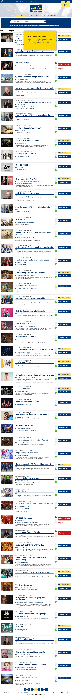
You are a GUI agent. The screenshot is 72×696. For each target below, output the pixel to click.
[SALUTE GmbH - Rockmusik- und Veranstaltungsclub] (16, 143)
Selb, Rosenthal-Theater (22, 79)
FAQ (16, 2)
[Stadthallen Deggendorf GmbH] (16, 455)
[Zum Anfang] (18, 689)
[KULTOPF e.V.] (16, 575)
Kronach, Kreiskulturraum (23, 508)
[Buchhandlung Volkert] (16, 196)
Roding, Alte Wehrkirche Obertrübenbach (27, 442)
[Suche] (11, 22)
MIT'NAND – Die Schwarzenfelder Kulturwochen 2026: (29, 181)
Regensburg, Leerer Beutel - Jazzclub (25, 365)
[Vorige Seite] (21, 689)
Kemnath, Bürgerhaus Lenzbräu (24, 494)
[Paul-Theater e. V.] (16, 54)
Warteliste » (60, 68)
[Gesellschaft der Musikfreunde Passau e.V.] (16, 482)
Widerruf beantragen (40, 694)
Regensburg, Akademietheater (24, 428)
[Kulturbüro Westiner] (16, 391)
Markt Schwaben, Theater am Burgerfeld (26, 667)
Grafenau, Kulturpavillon (23, 417)
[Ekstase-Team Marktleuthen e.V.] (16, 616)
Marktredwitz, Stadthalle (22, 341)
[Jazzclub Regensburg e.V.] (16, 365)
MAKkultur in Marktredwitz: (23, 339)
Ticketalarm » (61, 69)
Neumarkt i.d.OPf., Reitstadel (23, 352)
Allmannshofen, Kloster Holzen (24, 404)
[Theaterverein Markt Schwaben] (16, 667)
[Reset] (45, 22)
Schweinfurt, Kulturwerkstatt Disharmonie (27, 118)
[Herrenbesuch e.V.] (16, 467)
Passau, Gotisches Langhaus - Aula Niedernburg (28, 482)
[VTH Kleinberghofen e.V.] (16, 222)
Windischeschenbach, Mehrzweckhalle (26, 377)
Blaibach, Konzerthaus (22, 301)
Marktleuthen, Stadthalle (22, 616)
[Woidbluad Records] (16, 237)
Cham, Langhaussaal (21, 264)
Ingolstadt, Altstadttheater (23, 167)
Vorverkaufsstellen (9, 2)
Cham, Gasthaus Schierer (23, 67)
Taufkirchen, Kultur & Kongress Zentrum (26, 467)
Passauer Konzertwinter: (22, 480)
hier (41, 44)
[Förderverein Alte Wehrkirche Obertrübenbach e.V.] (16, 442)
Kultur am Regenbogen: (22, 262)
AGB (20, 2)
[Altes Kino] (16, 156)
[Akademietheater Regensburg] (16, 428)
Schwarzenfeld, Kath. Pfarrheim (24, 183)
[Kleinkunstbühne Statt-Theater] (16, 91)
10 (46, 690)
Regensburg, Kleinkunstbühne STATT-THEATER (28, 91)
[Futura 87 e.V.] (16, 377)
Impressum (40, 2)
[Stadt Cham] (16, 67)
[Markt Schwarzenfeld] (16, 183)
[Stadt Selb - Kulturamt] (16, 79)
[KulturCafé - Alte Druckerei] (16, 494)
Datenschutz (64, 692)
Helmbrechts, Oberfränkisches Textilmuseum (27, 106)
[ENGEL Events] (16, 417)
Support (24, 2)
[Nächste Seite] (51, 689)
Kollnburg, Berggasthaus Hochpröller (25, 237)
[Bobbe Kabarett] (16, 680)
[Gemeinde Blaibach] (16, 301)
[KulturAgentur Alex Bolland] (16, 547)
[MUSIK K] (16, 42)
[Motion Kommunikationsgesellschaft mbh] (16, 341)
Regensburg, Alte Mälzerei (23, 547)
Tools (29, 2)
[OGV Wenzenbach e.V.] (16, 250)
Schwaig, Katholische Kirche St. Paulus (26, 587)
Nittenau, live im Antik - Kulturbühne (25, 642)
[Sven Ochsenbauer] (16, 118)
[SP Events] (16, 352)
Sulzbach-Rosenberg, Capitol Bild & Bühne (27, 196)
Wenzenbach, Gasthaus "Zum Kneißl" (25, 250)
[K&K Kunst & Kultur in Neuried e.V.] (16, 313)
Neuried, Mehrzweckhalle (23, 313)
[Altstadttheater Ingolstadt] (16, 167)
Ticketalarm (40, 15)
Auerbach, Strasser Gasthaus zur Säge (25, 275)
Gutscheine (52, 15)
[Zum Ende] (54, 689)
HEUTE (30, 15)
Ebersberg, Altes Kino (22, 629)
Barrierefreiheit (30, 694)
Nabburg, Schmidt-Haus (22, 391)
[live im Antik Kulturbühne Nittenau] (16, 642)
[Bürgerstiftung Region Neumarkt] (16, 654)
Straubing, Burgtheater (22, 562)
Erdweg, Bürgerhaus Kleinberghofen (25, 222)
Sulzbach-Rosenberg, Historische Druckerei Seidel (28, 575)
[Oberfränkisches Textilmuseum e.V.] (16, 106)
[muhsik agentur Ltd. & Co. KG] (16, 587)
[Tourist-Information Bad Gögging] (16, 535)
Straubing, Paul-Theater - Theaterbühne (26, 54)
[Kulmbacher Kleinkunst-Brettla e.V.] (16, 602)
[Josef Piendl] (16, 288)
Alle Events (20, 15)
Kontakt (33, 2)
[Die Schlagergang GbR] (16, 275)
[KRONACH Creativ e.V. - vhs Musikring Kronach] (16, 508)
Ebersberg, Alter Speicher (23, 156)
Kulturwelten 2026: (21, 104)
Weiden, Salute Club (21, 143)
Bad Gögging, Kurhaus (22, 535)
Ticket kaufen (64, 39)
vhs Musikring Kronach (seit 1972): (25, 506)
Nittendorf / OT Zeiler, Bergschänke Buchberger (28, 288)
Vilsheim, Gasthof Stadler (23, 680)
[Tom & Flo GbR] (16, 404)
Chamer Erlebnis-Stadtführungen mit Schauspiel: (28, 65)
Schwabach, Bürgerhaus (22, 209)
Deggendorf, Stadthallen (22, 455)
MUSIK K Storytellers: (22, 40)
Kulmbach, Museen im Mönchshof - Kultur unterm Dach (30, 602)
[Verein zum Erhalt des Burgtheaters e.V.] (16, 562)
